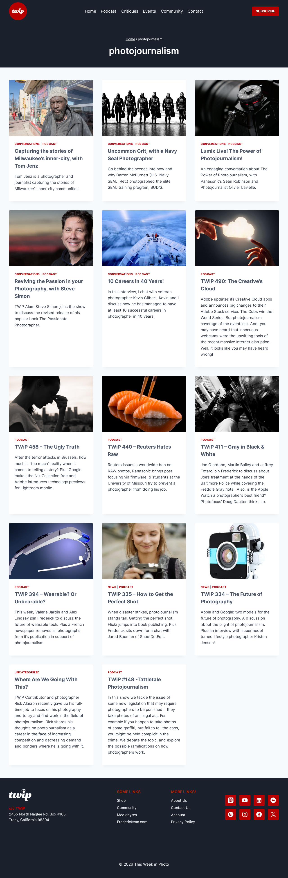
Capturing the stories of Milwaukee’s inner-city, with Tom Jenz (49, 158)
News (112, 587)
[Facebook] (259, 814)
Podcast (108, 11)
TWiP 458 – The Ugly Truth (47, 447)
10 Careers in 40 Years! (136, 281)
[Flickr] (273, 800)
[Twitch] (230, 814)
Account (178, 815)
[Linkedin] (259, 800)
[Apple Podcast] (230, 800)
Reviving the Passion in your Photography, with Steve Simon (49, 288)
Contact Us (180, 807)
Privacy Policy (183, 822)
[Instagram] (244, 814)
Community (172, 11)
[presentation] (51, 108)
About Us (179, 800)
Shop (121, 800)
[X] (273, 814)
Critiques (129, 11)
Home (90, 11)
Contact (195, 11)
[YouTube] (244, 800)
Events (149, 11)
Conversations (27, 144)
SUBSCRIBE (265, 11)
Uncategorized (27, 672)
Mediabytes (127, 815)
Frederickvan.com (132, 822)
